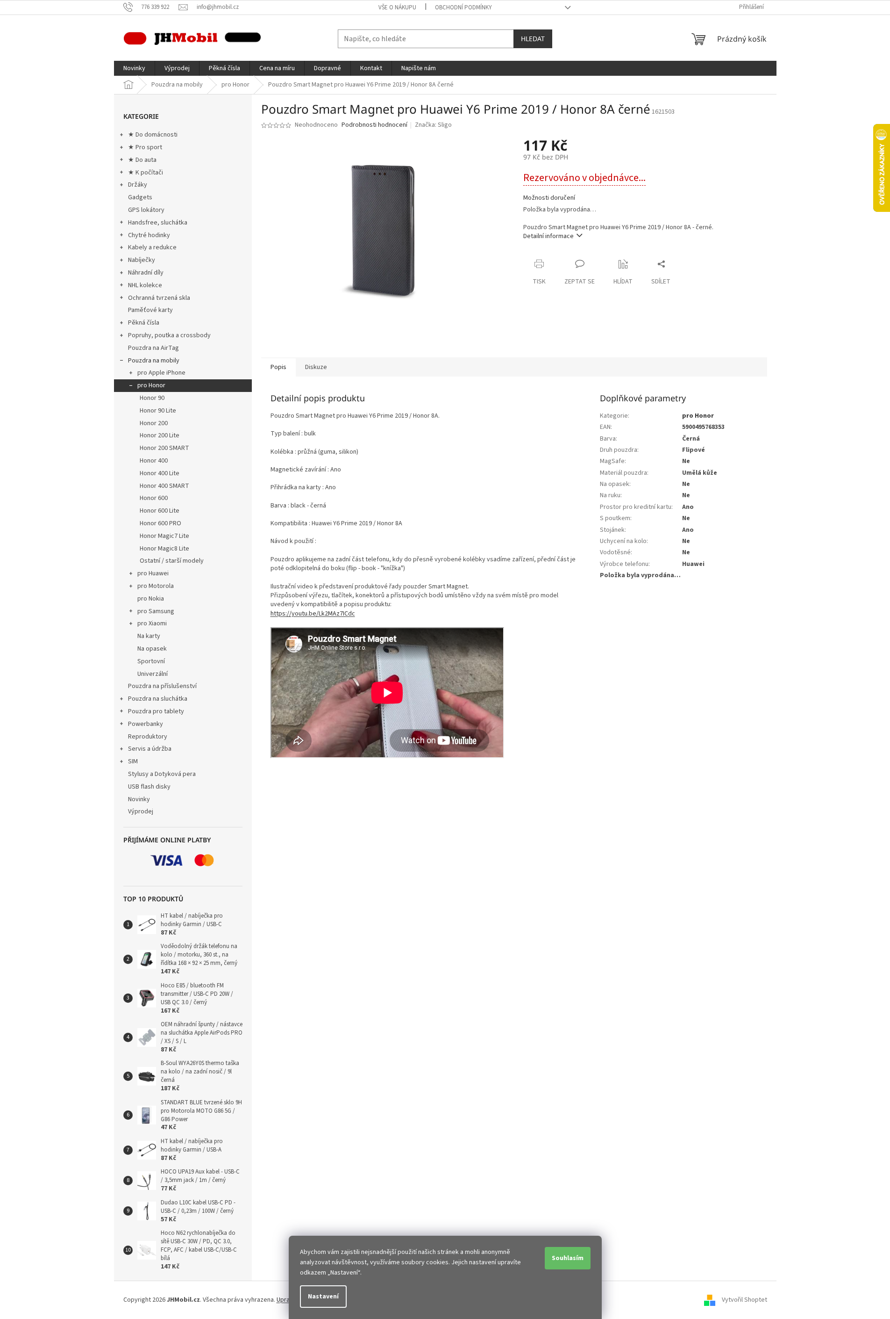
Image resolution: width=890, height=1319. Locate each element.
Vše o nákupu (397, 7)
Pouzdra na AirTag (153, 348)
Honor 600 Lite (159, 510)
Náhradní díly (146, 272)
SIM (133, 761)
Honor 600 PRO (160, 523)
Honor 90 (152, 398)
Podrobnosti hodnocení (374, 125)
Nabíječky (141, 260)
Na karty (148, 636)
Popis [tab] (278, 367)
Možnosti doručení (549, 198)
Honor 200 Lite (159, 435)
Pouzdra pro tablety (156, 711)
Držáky (137, 184)
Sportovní (151, 661)
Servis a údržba (149, 749)
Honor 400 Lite (159, 473)
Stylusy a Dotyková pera (162, 774)
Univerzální (152, 674)
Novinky (139, 799)
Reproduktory (147, 736)
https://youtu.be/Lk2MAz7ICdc (313, 613)
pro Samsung (155, 611)
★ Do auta (142, 160)
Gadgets (140, 197)
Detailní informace (548, 236)
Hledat (533, 38)
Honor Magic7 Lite (164, 536)
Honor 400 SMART (164, 486)
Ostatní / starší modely (172, 560)
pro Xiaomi (152, 623)
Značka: (433, 125)
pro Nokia (150, 598)
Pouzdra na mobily (153, 360)
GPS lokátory (146, 210)
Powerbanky (145, 724)
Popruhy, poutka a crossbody (169, 335)
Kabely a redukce (152, 247)
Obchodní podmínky (463, 7)
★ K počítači (145, 172)
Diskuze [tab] (316, 367)
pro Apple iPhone (161, 372)
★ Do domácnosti (153, 134)
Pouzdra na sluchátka (157, 698)
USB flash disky (149, 786)
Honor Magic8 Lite (164, 548)
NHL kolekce (145, 285)
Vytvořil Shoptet (744, 1300)
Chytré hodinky (149, 235)
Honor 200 (154, 423)
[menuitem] (134, 68)
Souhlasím (568, 1258)
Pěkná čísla (143, 322)
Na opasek (152, 648)
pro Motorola (155, 586)
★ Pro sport (145, 147)
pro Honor (151, 385)
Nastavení (323, 1296)
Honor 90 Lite (158, 410)
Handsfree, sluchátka (157, 222)
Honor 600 (154, 498)
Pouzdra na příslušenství (162, 686)
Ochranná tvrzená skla (159, 298)
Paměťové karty (150, 310)
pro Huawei (153, 573)
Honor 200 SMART (164, 448)
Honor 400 (154, 460)
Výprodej (140, 811)
